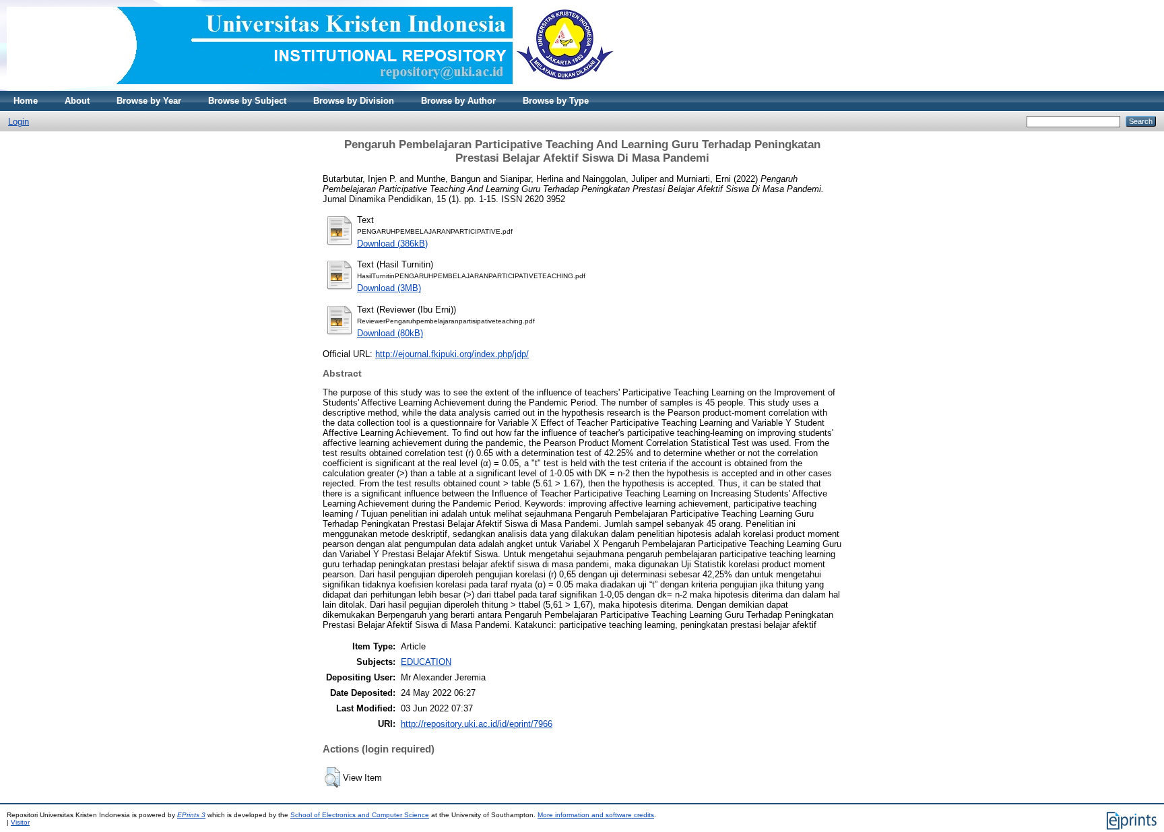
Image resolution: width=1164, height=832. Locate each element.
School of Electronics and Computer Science (359, 815)
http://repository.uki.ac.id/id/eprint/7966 (476, 724)
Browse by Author (458, 101)
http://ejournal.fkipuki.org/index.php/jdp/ (452, 354)
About (77, 101)
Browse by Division (353, 101)
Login (18, 122)
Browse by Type (556, 101)
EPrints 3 (191, 815)
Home (25, 101)
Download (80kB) (390, 333)
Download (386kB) (392, 243)
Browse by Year (149, 101)
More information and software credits (596, 815)
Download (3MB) (389, 288)
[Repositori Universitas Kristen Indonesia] (310, 88)
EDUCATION (426, 662)
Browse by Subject (247, 101)
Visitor (20, 822)
